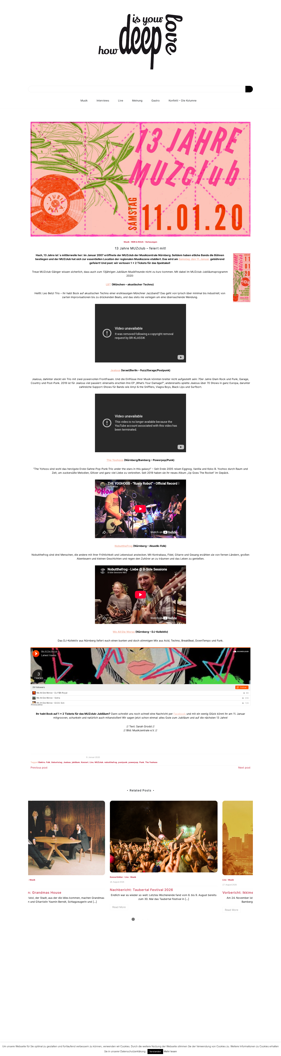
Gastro (155, 100)
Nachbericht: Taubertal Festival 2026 (62, 890)
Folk (48, 762)
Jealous (115, 370)
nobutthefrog (110, 762)
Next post (244, 767)
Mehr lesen (170, 1051)
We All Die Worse (124, 631)
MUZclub (99, 762)
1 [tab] (133, 919)
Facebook (180, 713)
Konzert (84, 762)
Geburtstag (56, 762)
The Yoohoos (115, 460)
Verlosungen (151, 242)
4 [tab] (147, 919)
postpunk (122, 762)
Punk (141, 762)
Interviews (103, 100)
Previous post (39, 767)
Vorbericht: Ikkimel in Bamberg (169, 893)
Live (120, 100)
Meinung (137, 100)
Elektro (41, 762)
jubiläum (76, 762)
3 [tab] (143, 919)
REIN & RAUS (137, 242)
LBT (108, 284)
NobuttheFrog (124, 546)
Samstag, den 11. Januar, (194, 259)
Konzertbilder (37, 877)
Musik (84, 100)
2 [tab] (138, 919)
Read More (39, 907)
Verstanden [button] (155, 1051)
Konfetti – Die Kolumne (182, 100)
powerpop (133, 762)
